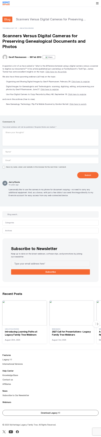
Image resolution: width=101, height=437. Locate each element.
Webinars (56, 329)
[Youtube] (11, 431)
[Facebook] (17, 431)
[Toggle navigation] (97, 3)
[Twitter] (4, 431)
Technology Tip (9, 28)
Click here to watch (77, 104)
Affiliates (6, 384)
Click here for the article (56, 72)
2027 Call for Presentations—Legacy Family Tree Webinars (71, 333)
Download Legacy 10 (50, 413)
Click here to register (80, 82)
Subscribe (50, 271)
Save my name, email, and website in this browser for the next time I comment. (36, 167)
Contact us (7, 379)
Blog (7, 19)
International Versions (12, 364)
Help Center (8, 371)
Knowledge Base (10, 375)
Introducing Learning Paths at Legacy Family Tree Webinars (21, 333)
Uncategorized (27, 28)
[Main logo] (6, 3)
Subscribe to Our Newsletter (15, 395)
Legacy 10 (7, 359)
